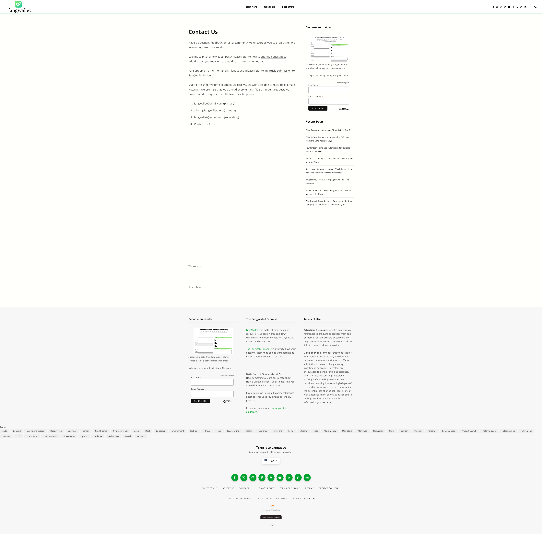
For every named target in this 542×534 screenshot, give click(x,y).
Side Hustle (31, 436)
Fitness (207, 431)
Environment (178, 431)
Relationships (508, 431)
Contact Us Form (204, 124)
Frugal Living (233, 431)
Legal (290, 431)
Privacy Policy (266, 488)
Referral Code (489, 431)
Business (72, 431)
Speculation (69, 436)
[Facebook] (234, 477)
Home (191, 287)
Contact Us (246, 488)
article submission (279, 70)
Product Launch (469, 431)
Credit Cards (101, 431)
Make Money (330, 431)
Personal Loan (448, 431)
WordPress (309, 498)
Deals (136, 431)
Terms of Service (290, 488)
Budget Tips (56, 431)
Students (97, 436)
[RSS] (271, 477)
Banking (17, 431)
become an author (251, 61)
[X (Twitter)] (243, 477)
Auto (5, 431)
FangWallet (252, 330)
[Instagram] (252, 477)
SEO (18, 436)
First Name (313, 85)
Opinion (404, 431)
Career (86, 431)
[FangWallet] (19, 6)
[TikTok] (298, 477)
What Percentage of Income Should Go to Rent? (328, 130)
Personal (432, 431)
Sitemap (309, 488)
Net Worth (378, 431)
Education (161, 431)
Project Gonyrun (329, 488)
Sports (84, 436)
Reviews (6, 436)
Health (248, 431)
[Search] (534, 7)
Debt (147, 431)
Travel (128, 436)
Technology (113, 436)
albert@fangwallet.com (208, 110)
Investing (278, 431)
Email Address (315, 96)
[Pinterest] (261, 477)
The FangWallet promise (259, 348)
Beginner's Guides (35, 431)
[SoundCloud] (307, 477)
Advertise (228, 488)
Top (272, 525)
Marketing (347, 431)
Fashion (193, 431)
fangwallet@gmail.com (208, 103)
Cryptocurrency (120, 431)
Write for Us (210, 488)
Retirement (526, 431)
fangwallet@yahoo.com (208, 117)
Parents (418, 431)
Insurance (262, 431)
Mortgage (362, 431)
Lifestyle (303, 431)
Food (219, 431)
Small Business (50, 436)
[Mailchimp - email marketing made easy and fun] (344, 111)
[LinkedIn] (289, 477)
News (391, 431)
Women (140, 436)
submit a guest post (273, 56)
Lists (315, 431)
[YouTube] (280, 477)
